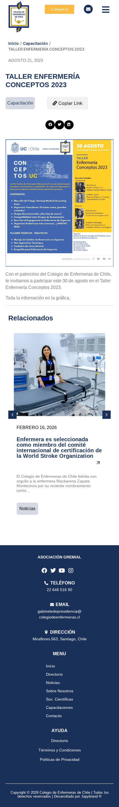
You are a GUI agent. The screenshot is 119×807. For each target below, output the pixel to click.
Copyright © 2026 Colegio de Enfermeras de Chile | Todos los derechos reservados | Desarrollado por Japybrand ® (60, 794)
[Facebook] (44, 570)
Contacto (54, 716)
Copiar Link (69, 103)
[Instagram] (70, 570)
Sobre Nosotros (59, 691)
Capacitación (35, 43)
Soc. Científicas (59, 699)
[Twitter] (53, 570)
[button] (50, 125)
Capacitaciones (59, 707)
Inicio (13, 43)
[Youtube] (62, 570)
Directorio (54, 674)
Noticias (27, 508)
